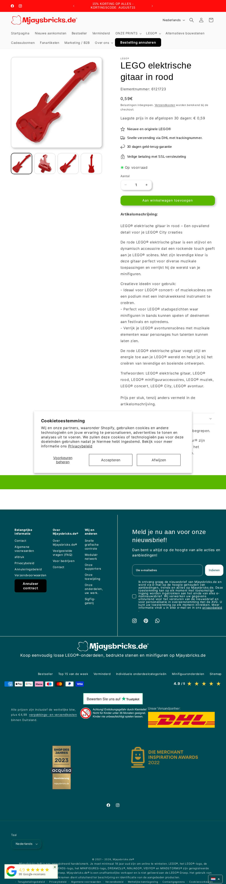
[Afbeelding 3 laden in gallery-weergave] (68, 163)
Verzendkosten (165, 105)
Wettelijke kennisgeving (143, 881)
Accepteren (110, 460)
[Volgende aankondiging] (152, 6)
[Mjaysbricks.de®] (11, 876)
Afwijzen (159, 460)
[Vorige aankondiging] (74, 6)
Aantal (125, 176)
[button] (128, 33)
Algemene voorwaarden (86, 881)
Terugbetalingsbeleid (31, 881)
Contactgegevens (173, 881)
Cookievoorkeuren (201, 881)
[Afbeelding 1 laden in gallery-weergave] (21, 163)
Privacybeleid (80, 446)
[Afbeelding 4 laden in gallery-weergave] (91, 163)
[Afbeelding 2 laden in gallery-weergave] (44, 163)
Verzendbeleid (114, 881)
